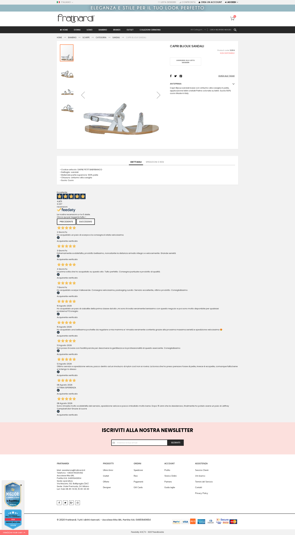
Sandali (116, 37)
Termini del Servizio (204, 482)
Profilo (167, 470)
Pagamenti (138, 482)
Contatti (198, 487)
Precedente (66, 221)
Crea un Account (211, 2)
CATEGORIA (101, 37)
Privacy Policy (201, 493)
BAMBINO (72, 37)
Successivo (85, 221)
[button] (83, 95)
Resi (136, 476)
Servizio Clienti (201, 470)
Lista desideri (168, 2)
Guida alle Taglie (226, 76)
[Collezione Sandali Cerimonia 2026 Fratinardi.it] (147, 10)
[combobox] (213, 30)
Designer (107, 487)
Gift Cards (138, 487)
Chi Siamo (200, 475)
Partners (168, 482)
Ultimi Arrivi (108, 470)
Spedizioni (138, 470)
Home (59, 37)
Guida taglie (169, 487)
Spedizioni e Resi (155, 161)
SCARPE (86, 37)
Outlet (106, 475)
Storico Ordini (170, 476)
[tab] (136, 162)
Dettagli (136, 161)
